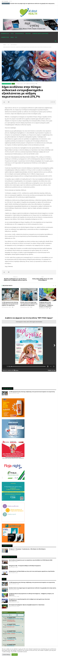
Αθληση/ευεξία (19, 33)
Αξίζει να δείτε (6, 3)
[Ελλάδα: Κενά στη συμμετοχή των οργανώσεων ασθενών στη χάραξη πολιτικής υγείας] (29, 294)
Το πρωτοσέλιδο (6, 83)
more (52, 102)
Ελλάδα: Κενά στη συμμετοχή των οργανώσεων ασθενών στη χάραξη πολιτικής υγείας (28, 304)
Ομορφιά (28, 33)
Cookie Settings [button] (6, 654)
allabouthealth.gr (31, 83)
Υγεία (12, 33)
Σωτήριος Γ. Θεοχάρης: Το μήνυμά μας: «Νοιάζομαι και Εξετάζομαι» (27, 549)
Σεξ (16, 37)
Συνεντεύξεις (5, 37)
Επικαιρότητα (5, 33)
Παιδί (12, 37)
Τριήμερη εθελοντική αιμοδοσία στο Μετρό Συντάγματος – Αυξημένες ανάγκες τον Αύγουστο (46, 304)
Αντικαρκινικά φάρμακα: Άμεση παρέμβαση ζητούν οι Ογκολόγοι (26, 604)
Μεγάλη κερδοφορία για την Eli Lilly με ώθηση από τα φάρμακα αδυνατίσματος (15, 279)
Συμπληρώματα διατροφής (40, 33)
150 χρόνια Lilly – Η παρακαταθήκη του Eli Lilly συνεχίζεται (25, 565)
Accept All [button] (14, 654)
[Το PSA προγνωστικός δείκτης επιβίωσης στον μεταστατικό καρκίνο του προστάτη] (10, 294)
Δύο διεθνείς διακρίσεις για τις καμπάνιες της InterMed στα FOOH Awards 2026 (30, 560)
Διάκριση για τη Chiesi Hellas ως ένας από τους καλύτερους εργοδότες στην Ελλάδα (32, 571)
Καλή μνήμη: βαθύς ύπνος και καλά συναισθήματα (42, 279)
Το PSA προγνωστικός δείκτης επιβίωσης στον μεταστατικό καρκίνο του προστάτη (10, 304)
